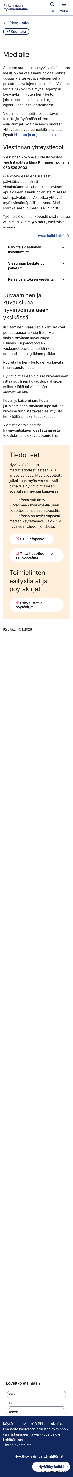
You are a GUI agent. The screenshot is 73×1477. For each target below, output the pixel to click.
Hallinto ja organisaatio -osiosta (41, 135)
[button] (36, 1394)
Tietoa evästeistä (17, 1445)
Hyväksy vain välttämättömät (38, 1456)
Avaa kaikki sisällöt (54, 235)
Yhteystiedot (19, 23)
